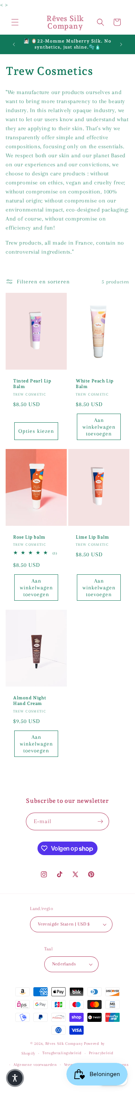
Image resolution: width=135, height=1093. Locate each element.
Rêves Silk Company (64, 1043)
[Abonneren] (100, 821)
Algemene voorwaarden (35, 1064)
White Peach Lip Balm (95, 384)
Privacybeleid (101, 1052)
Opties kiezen (36, 431)
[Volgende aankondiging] (121, 44)
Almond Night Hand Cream (29, 700)
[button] (15, 22)
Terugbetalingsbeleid (62, 1052)
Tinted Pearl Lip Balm (32, 384)
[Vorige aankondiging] (14, 44)
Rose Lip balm (29, 537)
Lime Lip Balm (92, 537)
